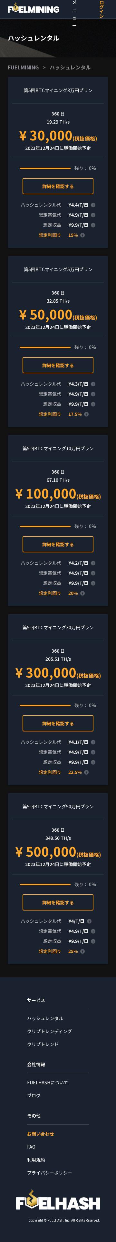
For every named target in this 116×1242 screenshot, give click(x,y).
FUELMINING (23, 67)
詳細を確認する (58, 186)
